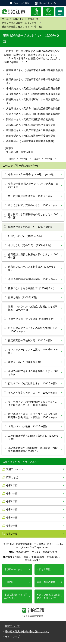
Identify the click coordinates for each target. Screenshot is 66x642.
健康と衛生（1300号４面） (23, 297)
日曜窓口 (9, 582)
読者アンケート (14, 469)
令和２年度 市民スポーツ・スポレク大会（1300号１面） (33, 185)
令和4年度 (11, 517)
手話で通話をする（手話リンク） (15, 596)
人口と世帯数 (44, 569)
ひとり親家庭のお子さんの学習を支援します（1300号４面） (32, 330)
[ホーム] (13, 11)
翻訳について (12, 626)
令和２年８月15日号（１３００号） (20, 22)
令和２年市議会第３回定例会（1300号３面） (33, 279)
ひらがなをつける (47, 3)
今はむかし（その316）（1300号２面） (30, 245)
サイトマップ (12, 636)
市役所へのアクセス (14, 569)
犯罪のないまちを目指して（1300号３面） (32, 288)
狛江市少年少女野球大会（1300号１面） (30, 196)
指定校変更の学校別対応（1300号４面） (30, 340)
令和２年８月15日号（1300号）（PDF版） (32, 174)
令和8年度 (11, 485)
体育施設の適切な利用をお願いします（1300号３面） (33, 256)
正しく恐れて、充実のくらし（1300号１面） (33, 205)
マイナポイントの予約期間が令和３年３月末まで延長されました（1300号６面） (32, 403)
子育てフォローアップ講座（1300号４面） (32, 319)
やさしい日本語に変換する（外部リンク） (48, 596)
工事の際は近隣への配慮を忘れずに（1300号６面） (33, 437)
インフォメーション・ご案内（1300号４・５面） (33, 351)
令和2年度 (33, 19)
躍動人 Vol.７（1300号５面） (25, 362)
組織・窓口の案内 (46, 582)
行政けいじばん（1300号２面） (25, 236)
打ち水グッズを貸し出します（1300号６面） (33, 383)
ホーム (5, 19)
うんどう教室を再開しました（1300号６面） (33, 392)
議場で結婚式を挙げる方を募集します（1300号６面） (33, 373)
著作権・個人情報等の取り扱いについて (27, 631)
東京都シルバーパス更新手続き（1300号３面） (32, 268)
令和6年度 (11, 501)
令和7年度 (11, 493)
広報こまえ (18, 19)
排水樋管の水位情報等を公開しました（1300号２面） (33, 216)
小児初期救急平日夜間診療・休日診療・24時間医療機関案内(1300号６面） (33, 450)
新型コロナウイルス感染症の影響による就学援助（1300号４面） (32, 308)
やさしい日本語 (21, 3)
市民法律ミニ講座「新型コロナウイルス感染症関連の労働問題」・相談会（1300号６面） (33, 416)
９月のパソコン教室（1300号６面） (28, 426)
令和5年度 (11, 509)
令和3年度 (11, 525)
